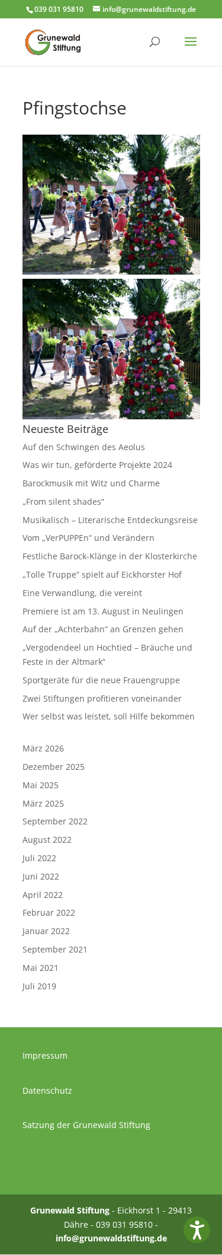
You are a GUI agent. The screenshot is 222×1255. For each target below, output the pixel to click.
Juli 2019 (39, 986)
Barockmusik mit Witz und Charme (91, 483)
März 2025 (43, 803)
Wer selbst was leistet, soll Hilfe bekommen (108, 716)
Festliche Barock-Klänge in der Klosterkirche (109, 556)
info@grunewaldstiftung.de (111, 1238)
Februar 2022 (48, 912)
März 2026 (43, 748)
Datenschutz (47, 1090)
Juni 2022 (40, 876)
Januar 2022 (46, 931)
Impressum (44, 1055)
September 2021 (55, 949)
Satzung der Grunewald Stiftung (86, 1124)
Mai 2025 (40, 785)
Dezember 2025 (53, 766)
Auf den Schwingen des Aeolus (83, 447)
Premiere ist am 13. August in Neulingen (103, 611)
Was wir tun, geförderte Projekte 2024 (97, 464)
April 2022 (42, 894)
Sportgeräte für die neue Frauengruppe (101, 680)
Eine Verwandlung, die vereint (82, 592)
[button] (197, 1229)
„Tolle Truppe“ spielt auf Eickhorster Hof (102, 574)
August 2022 (47, 839)
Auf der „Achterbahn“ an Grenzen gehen (103, 629)
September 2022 (55, 821)
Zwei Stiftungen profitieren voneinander (102, 698)
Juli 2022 (39, 858)
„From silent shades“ (63, 501)
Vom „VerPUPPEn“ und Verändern (88, 537)
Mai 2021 (40, 967)
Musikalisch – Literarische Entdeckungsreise (110, 519)
